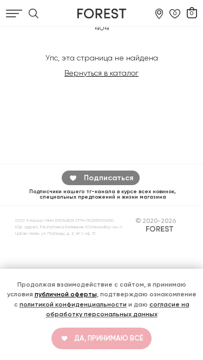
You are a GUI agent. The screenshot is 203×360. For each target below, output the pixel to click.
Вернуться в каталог (101, 73)
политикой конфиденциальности (73, 304)
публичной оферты (66, 294)
